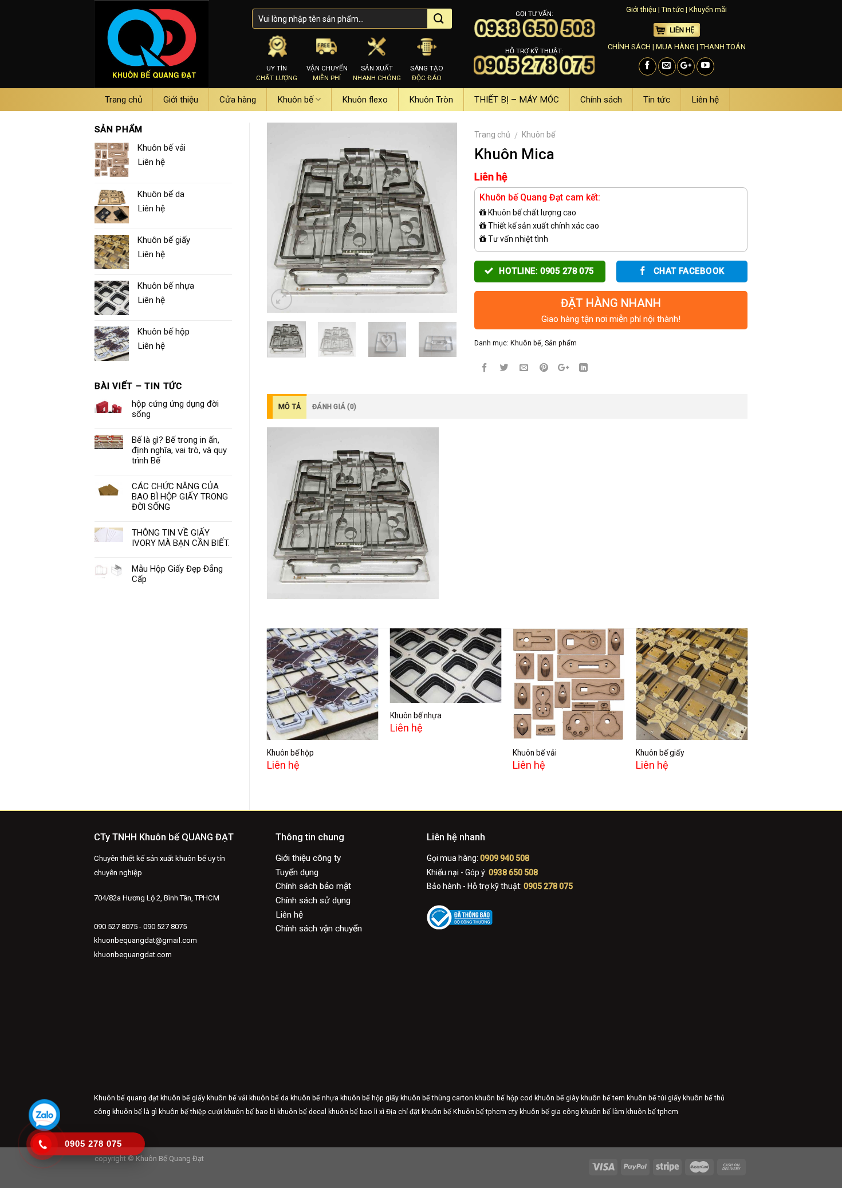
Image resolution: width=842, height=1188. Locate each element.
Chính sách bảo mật (313, 886)
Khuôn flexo (365, 100)
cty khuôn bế (528, 1112)
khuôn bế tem (603, 1098)
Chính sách (601, 100)
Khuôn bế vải (535, 752)
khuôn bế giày (556, 1098)
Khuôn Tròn (431, 100)
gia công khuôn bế (581, 1112)
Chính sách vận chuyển (319, 928)
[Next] (438, 218)
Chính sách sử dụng (313, 900)
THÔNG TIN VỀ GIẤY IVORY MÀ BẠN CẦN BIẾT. (181, 538)
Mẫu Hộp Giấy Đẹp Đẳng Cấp (177, 574)
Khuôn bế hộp (290, 752)
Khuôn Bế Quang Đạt (169, 1158)
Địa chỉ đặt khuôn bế (418, 1112)
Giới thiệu (641, 9)
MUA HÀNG (675, 46)
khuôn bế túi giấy (654, 1098)
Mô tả (289, 407)
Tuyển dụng (297, 872)
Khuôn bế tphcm (479, 1112)
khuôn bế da (269, 1098)
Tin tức (673, 9)
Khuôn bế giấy (660, 752)
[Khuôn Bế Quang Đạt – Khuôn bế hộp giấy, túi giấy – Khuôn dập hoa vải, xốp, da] (165, 44)
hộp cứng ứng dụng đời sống (175, 409)
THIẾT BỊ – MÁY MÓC (516, 100)
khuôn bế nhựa (314, 1098)
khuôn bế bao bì (250, 1112)
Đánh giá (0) (334, 407)
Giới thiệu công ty (308, 858)
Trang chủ (123, 100)
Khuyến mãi (708, 9)
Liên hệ (705, 100)
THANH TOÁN (723, 46)
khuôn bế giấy (182, 1098)
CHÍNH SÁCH (629, 46)
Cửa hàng (237, 100)
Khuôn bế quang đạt (126, 1098)
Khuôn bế (295, 100)
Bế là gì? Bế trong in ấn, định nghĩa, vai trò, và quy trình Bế (179, 450)
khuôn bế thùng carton (436, 1098)
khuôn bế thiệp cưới (190, 1112)
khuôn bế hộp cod (504, 1098)
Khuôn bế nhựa (416, 715)
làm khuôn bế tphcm (645, 1112)
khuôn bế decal (301, 1112)
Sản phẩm (561, 343)
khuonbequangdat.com (133, 954)
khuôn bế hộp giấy (369, 1098)
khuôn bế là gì (134, 1112)
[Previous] (285, 218)
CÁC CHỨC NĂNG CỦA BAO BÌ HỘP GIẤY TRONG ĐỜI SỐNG (180, 496)
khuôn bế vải (227, 1098)
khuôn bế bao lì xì (356, 1112)
